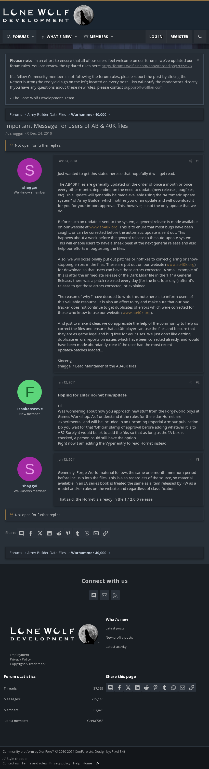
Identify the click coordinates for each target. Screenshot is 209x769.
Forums (21, 36)
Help (76, 763)
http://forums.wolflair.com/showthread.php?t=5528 (147, 65)
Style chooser (17, 758)
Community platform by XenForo (48, 751)
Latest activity (116, 646)
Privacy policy (59, 763)
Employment (19, 654)
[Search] (200, 36)
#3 (198, 459)
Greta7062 (95, 720)
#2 (198, 382)
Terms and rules (34, 763)
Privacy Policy (20, 659)
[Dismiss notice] (197, 60)
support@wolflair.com (143, 87)
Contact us (11, 763)
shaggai (16, 133)
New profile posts (119, 637)
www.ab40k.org (103, 226)
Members (99, 36)
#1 (198, 160)
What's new (59, 36)
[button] (33, 36)
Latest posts (115, 628)
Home (87, 763)
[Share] (190, 161)
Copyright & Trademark (28, 664)
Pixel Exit (118, 751)
